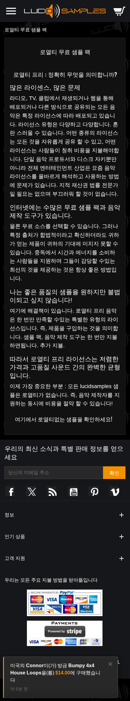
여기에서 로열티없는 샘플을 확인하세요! (63, 419)
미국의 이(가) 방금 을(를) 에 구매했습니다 (55, 673)
